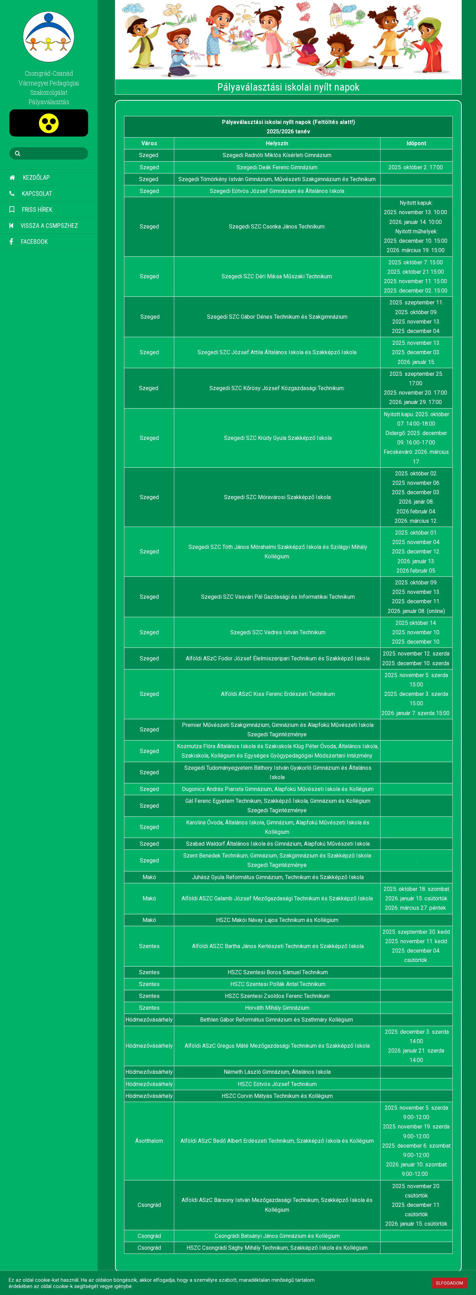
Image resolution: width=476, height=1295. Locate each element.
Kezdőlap (36, 177)
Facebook (34, 241)
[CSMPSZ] (49, 58)
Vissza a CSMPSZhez (48, 225)
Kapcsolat (36, 193)
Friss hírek (36, 209)
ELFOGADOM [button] (449, 1283)
